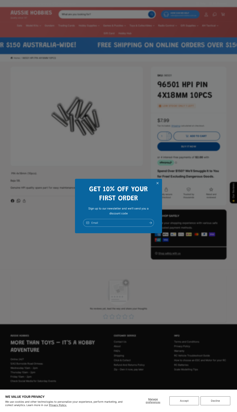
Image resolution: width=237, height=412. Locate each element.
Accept (184, 400)
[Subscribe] (150, 223)
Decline (215, 400)
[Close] (157, 183)
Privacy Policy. (58, 405)
